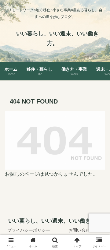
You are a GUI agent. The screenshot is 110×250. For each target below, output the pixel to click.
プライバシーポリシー (28, 230)
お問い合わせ (81, 230)
